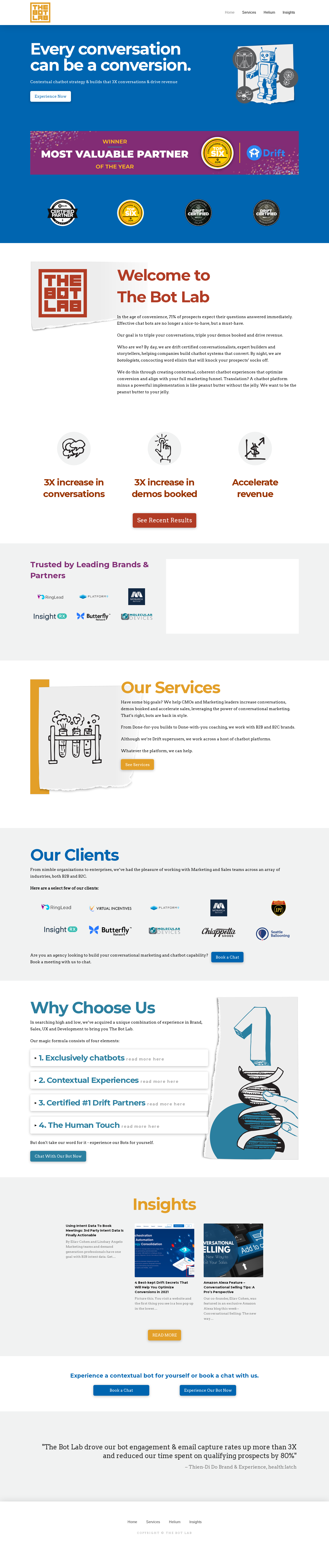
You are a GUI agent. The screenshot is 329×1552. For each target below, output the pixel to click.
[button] (119, 1057)
